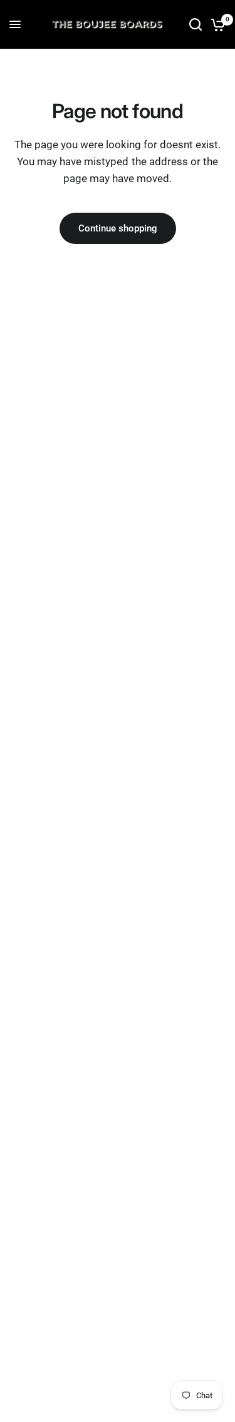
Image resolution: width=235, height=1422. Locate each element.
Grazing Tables (36, 61)
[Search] (195, 24)
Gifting (165, 61)
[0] (216, 24)
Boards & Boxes (108, 61)
